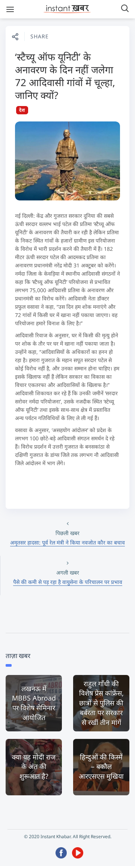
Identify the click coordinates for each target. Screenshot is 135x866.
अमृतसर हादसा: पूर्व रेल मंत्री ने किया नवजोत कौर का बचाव (67, 542)
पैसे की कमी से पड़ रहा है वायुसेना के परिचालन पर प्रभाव (67, 581)
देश (22, 110)
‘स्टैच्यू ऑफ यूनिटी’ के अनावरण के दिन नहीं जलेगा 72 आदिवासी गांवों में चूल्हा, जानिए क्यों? (65, 76)
